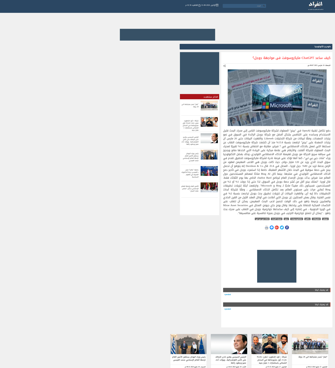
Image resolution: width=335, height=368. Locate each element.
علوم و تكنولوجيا (323, 46)
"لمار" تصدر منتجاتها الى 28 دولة (312, 357)
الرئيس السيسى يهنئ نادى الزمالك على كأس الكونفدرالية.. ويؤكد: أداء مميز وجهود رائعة (230, 360)
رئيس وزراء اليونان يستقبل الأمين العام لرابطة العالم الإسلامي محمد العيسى (189, 358)
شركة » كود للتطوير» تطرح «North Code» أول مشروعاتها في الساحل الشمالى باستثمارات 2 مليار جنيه (272, 360)
